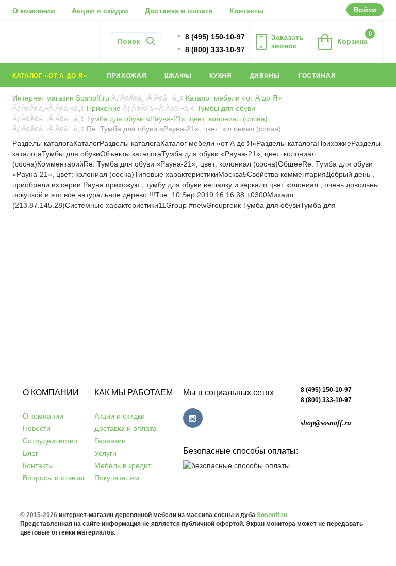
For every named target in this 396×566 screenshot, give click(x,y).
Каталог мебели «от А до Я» (234, 98)
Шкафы (178, 75)
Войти (365, 10)
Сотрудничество (50, 441)
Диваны (265, 75)
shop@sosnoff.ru (326, 423)
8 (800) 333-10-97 (326, 400)
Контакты (246, 11)
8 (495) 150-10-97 (326, 389)
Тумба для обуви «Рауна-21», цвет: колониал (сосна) (177, 118)
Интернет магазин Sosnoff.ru (60, 98)
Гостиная (317, 75)
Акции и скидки (100, 11)
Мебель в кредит (122, 465)
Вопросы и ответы (53, 478)
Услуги (105, 453)
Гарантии (110, 441)
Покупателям (116, 478)
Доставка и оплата (179, 11)
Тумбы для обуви (226, 108)
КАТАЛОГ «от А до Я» (50, 75)
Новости (37, 428)
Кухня (220, 75)
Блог (30, 453)
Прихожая (127, 75)
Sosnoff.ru (272, 515)
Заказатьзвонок (287, 41)
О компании (33, 11)
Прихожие (104, 108)
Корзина (354, 37)
